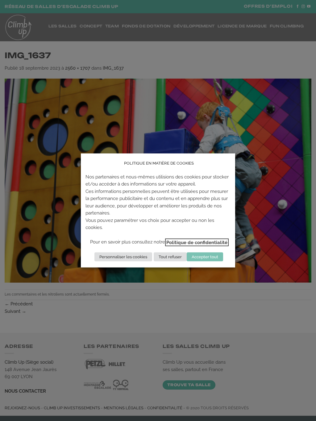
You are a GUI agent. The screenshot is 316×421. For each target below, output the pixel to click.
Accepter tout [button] (205, 257)
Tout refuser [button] (170, 257)
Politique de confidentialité (196, 242)
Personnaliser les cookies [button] (123, 257)
